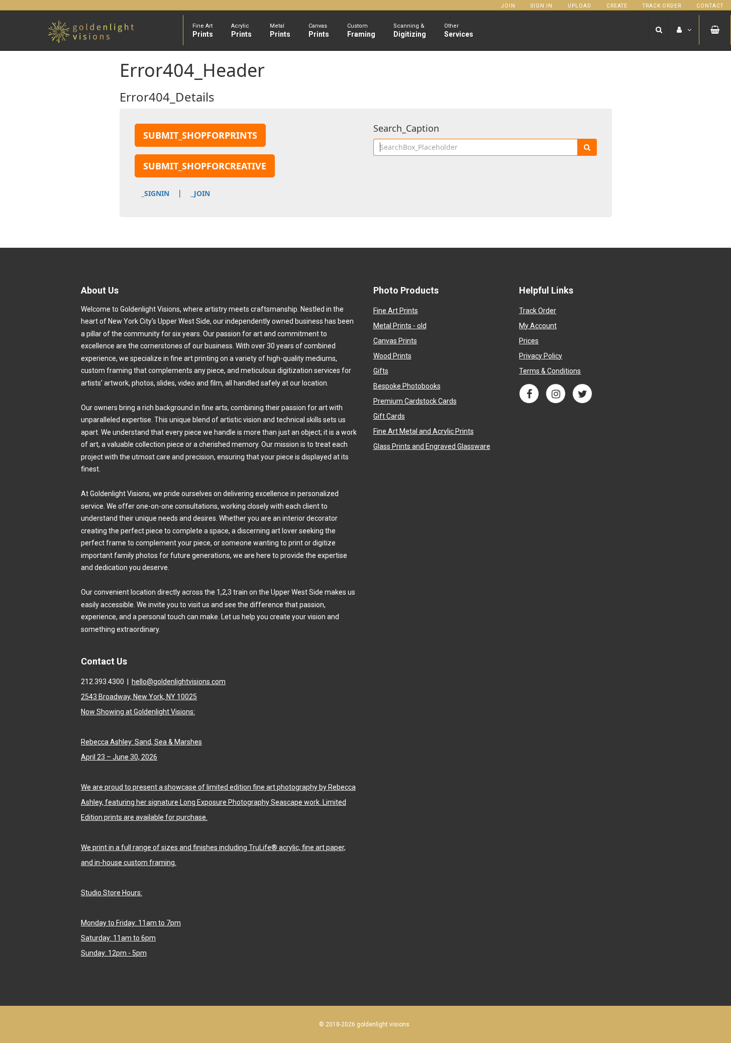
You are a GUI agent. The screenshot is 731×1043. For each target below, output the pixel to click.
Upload (579, 6)
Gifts (380, 371)
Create (617, 6)
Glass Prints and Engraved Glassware (431, 446)
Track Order (662, 6)
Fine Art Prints (395, 311)
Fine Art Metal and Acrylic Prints (423, 431)
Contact (709, 6)
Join (508, 6)
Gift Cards (389, 416)
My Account (538, 326)
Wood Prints (392, 356)
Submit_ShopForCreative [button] (204, 166)
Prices (529, 341)
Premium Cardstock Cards (415, 401)
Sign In (542, 6)
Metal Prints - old (400, 326)
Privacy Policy (540, 356)
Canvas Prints (395, 341)
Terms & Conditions (550, 371)
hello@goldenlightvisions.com (179, 682)
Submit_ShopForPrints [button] (200, 135)
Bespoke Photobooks (407, 386)
